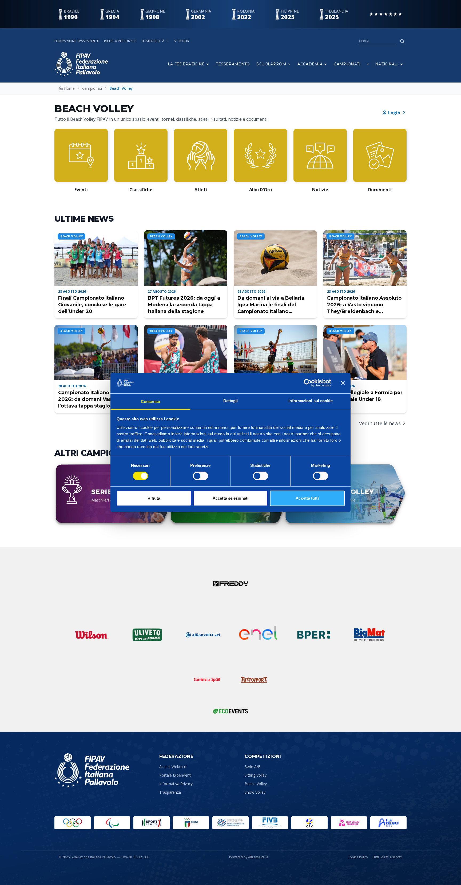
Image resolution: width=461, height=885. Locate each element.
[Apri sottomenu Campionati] (368, 64)
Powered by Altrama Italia (248, 857)
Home (69, 88)
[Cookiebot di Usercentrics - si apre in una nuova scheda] (307, 383)
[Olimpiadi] (72, 822)
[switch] (200, 476)
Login (394, 113)
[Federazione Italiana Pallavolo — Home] (81, 64)
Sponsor (181, 41)
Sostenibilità (152, 41)
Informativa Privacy (176, 783)
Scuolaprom (271, 64)
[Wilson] (92, 635)
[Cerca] (402, 41)
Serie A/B (253, 766)
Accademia (310, 64)
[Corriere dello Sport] (207, 680)
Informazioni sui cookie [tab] (310, 400)
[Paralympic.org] (112, 822)
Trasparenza (170, 792)
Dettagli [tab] (230, 400)
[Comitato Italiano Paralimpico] (230, 822)
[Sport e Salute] (151, 822)
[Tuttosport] (254, 680)
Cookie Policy (358, 857)
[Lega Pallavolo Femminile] (349, 822)
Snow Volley (255, 792)
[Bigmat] (369, 635)
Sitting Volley (256, 775)
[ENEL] (258, 635)
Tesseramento (233, 64)
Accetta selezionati (230, 498)
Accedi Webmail (172, 766)
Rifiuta (154, 498)
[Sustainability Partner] (230, 711)
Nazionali (387, 64)
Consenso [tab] (150, 401)
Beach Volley (256, 783)
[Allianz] (203, 635)
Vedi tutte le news (380, 423)
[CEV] (309, 822)
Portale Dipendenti (175, 775)
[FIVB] (270, 822)
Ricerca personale (120, 41)
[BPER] (314, 635)
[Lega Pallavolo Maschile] (388, 822)
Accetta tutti (307, 498)
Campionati (347, 64)
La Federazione (186, 64)
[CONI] (191, 822)
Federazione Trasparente (76, 41)
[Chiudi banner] (343, 383)
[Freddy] (230, 583)
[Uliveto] (147, 635)
